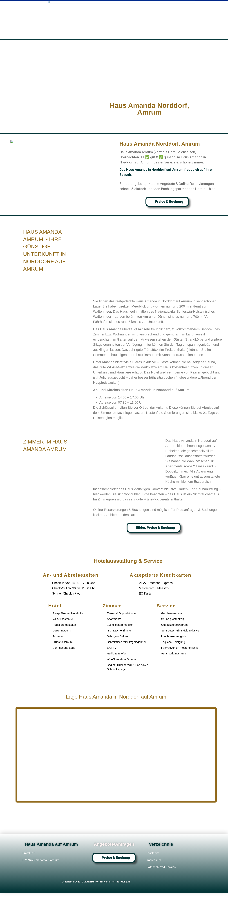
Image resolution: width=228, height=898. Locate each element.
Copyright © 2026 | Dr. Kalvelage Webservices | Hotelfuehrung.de (96, 881)
